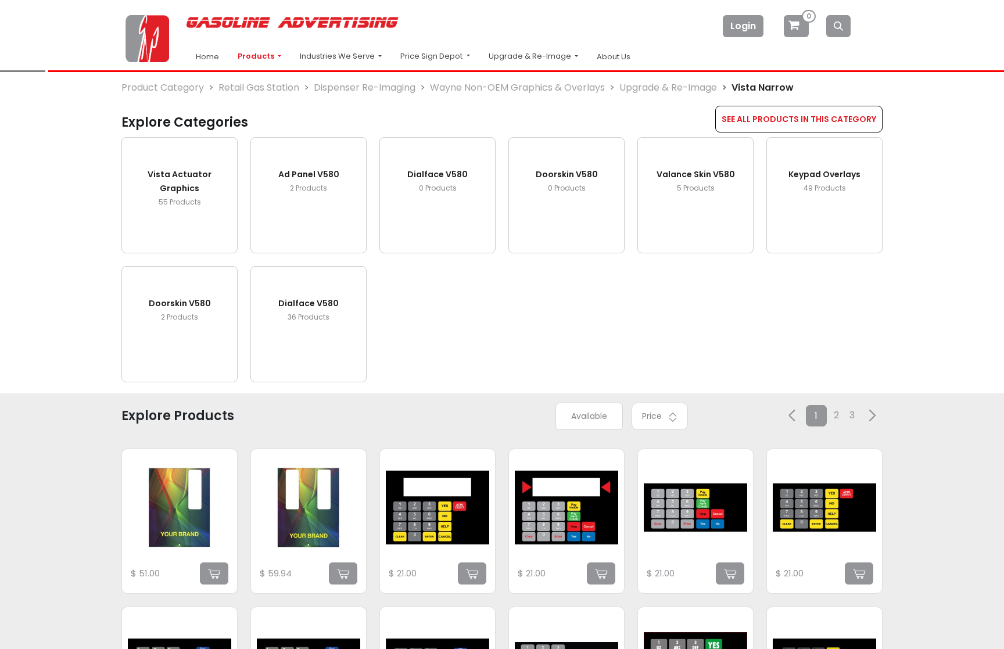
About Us (613, 56)
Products (257, 56)
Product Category (162, 87)
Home (207, 56)
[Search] (838, 26)
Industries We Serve (338, 56)
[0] (797, 26)
